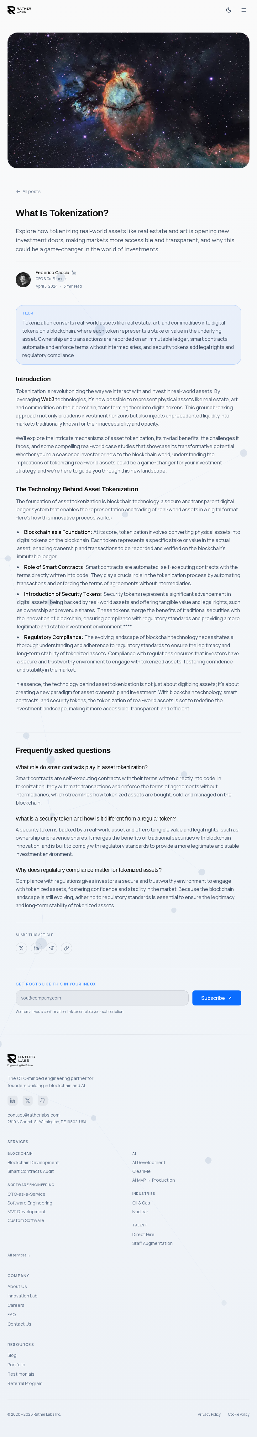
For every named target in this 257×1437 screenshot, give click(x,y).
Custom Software (26, 1220)
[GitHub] (43, 1101)
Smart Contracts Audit (31, 1171)
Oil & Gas (141, 1203)
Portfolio (16, 1365)
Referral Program (25, 1383)
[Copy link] (66, 948)
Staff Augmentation (152, 1243)
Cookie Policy (238, 1414)
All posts (32, 191)
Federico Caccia (52, 272)
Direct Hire (143, 1234)
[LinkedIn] (13, 1101)
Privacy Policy (209, 1414)
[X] (28, 1101)
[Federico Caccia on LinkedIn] (74, 272)
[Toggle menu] (243, 10)
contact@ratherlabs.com (34, 1115)
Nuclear (140, 1212)
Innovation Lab (23, 1296)
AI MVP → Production (153, 1180)
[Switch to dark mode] (228, 10)
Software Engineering (30, 1203)
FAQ (12, 1314)
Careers (16, 1305)
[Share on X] (21, 948)
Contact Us (19, 1324)
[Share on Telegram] (51, 948)
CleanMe (141, 1171)
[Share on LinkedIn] (36, 948)
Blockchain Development (33, 1162)
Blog (12, 1355)
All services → (19, 1255)
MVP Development (27, 1212)
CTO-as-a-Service (26, 1194)
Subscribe (213, 998)
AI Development (148, 1162)
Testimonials (21, 1374)
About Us (17, 1286)
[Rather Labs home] (19, 10)
